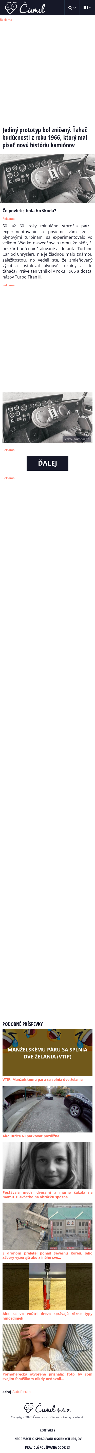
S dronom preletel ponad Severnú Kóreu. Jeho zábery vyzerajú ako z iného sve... (47, 1255)
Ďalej (47, 463)
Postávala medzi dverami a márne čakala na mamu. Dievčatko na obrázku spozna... (47, 1194)
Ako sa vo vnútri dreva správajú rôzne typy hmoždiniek (47, 1316)
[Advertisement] (47, 70)
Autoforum (21, 1391)
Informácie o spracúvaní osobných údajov (47, 1438)
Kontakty (47, 1430)
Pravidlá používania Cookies (47, 1447)
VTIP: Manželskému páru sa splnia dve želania (43, 1079)
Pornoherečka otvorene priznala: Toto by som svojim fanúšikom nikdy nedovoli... (47, 1376)
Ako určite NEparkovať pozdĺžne (31, 1135)
